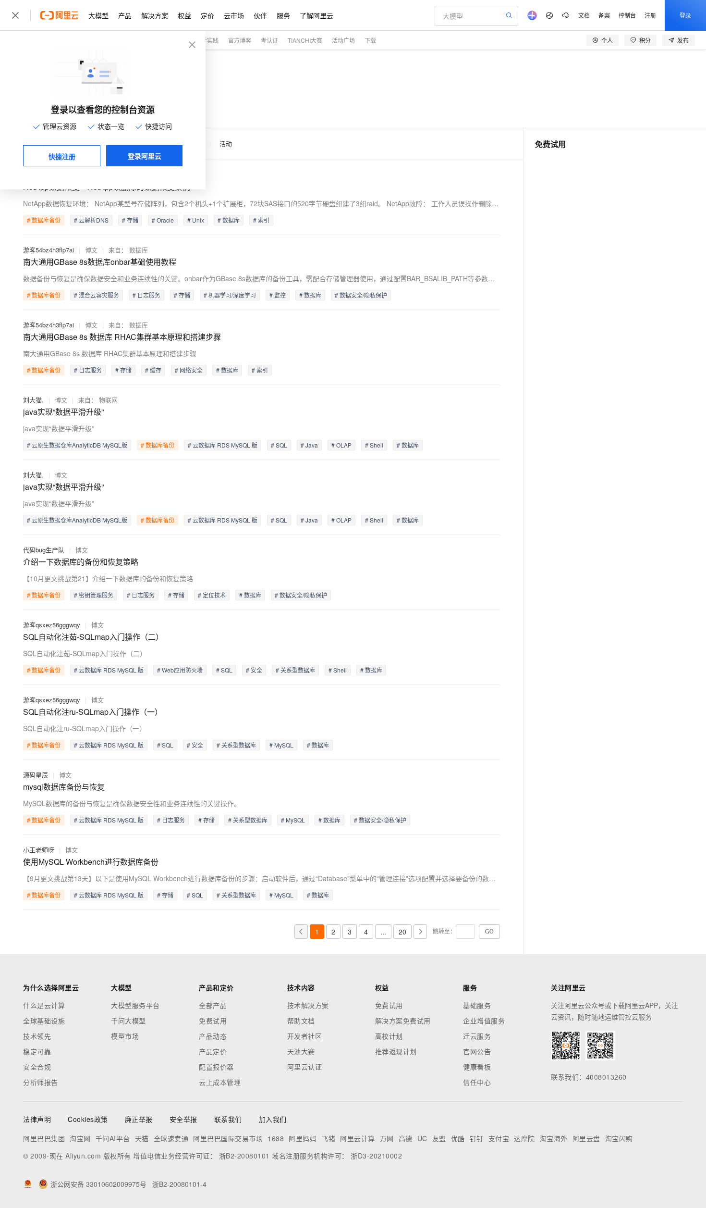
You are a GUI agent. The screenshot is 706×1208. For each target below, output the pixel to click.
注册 (650, 15)
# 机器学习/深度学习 (230, 295)
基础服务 (477, 1005)
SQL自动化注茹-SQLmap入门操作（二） (93, 636)
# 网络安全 (189, 370)
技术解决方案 (308, 1005)
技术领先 (37, 1036)
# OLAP (341, 445)
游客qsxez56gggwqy (51, 624)
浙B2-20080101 (244, 1155)
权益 (184, 15)
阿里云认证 (304, 1066)
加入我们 (273, 1119)
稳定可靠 (37, 1051)
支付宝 (499, 1138)
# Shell (374, 445)
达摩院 (524, 1138)
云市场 (234, 15)
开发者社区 (304, 1036)
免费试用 (213, 1020)
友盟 (439, 1138)
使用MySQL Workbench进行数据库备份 (90, 861)
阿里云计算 (357, 1138)
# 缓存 (153, 370)
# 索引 (261, 220)
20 (402, 931)
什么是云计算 (44, 1005)
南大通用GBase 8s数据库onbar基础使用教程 (99, 261)
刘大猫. (33, 399)
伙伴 (260, 15)
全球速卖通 (171, 1138)
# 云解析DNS (91, 220)
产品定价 (213, 1051)
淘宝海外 (554, 1138)
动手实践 (207, 40)
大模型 (98, 15)
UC (422, 1138)
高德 (406, 1138)
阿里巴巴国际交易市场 (228, 1138)
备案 (604, 15)
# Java (309, 445)
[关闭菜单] (15, 15)
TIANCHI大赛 (305, 40)
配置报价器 (216, 1066)
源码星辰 (35, 774)
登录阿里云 (144, 156)
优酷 (458, 1138)
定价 (207, 15)
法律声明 (37, 1119)
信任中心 (477, 1082)
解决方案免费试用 (403, 1020)
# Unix (195, 220)
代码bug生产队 (43, 549)
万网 (387, 1138)
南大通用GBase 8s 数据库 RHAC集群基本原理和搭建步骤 (122, 336)
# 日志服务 (146, 295)
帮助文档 (301, 1020)
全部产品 (213, 1005)
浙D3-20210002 (376, 1155)
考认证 (269, 40)
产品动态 (213, 1036)
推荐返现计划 (396, 1051)
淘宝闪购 (619, 1138)
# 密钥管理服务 (93, 595)
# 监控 (277, 295)
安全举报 (183, 1119)
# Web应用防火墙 (180, 670)
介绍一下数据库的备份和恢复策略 (80, 561)
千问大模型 (128, 1020)
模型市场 (125, 1036)
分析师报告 (40, 1082)
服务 (283, 15)
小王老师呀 (38, 849)
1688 (276, 1138)
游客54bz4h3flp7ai (48, 249)
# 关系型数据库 (295, 670)
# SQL (279, 445)
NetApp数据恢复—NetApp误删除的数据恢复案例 (106, 186)
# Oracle (163, 220)
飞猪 (328, 1138)
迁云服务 (477, 1036)
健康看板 (477, 1066)
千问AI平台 (113, 1138)
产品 (125, 15)
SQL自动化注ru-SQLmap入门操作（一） (92, 711)
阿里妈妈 (302, 1138)
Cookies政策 (88, 1119)
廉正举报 (139, 1119)
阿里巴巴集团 (44, 1138)
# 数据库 (229, 220)
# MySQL (281, 745)
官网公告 (477, 1051)
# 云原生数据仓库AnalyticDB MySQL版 (77, 445)
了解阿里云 (316, 15)
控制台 (627, 15)
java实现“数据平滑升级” (63, 411)
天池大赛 (301, 1051)
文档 (584, 15)
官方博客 (239, 40)
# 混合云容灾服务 (96, 295)
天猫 (142, 1138)
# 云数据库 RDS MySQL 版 (222, 445)
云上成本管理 (220, 1082)
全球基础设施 (44, 1020)
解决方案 (154, 15)
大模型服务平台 (135, 1005)
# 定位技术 (212, 595)
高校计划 (389, 1036)
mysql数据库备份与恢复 (64, 786)
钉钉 (477, 1138)
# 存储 (130, 220)
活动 (225, 144)
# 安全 (254, 670)
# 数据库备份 (44, 220)
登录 (685, 15)
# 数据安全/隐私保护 (361, 295)
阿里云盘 (586, 1138)
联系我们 (228, 1119)
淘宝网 (80, 1138)
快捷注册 (62, 156)
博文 (91, 249)
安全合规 (37, 1066)
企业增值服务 (484, 1020)
